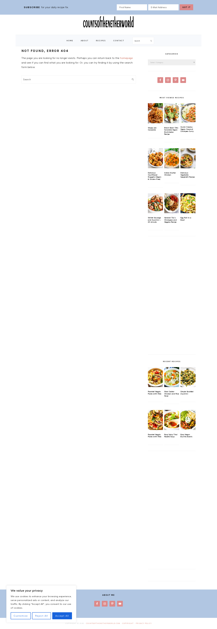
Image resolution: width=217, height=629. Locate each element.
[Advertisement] (172, 297)
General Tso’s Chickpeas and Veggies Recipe (170, 220)
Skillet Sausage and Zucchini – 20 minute (154, 220)
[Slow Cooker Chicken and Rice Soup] (171, 377)
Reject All (41, 615)
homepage (126, 58)
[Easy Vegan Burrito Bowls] (188, 420)
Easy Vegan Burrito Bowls (186, 436)
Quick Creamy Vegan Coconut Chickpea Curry (186, 129)
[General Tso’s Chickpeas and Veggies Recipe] (171, 203)
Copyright (128, 623)
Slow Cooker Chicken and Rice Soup (171, 394)
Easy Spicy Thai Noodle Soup (171, 436)
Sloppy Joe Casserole (152, 129)
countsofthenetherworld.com (103, 623)
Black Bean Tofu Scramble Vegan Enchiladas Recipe (171, 131)
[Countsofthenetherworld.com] (108, 31)
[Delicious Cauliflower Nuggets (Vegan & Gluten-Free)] (155, 158)
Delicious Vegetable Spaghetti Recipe (187, 175)
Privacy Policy (144, 623)
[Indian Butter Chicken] (171, 158)
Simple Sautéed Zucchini (186, 393)
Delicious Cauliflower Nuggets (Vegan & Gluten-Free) (154, 176)
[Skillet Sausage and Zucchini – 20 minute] (155, 203)
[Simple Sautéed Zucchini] (188, 377)
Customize (21, 615)
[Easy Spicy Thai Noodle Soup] (171, 420)
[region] (41, 604)
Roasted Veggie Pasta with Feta (154, 393)
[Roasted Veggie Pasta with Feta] (155, 377)
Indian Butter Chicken (170, 174)
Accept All (62, 615)
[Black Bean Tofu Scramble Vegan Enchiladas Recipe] (171, 113)
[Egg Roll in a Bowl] (188, 203)
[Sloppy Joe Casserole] (155, 113)
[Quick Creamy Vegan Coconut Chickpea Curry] (188, 112)
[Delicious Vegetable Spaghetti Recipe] (188, 158)
